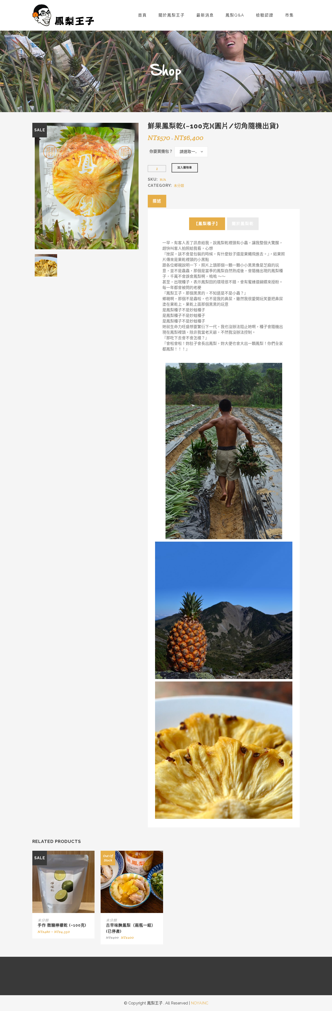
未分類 (179, 185)
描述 (157, 201)
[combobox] (191, 151)
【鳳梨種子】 (207, 223)
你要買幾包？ (161, 151)
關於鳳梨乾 (243, 223)
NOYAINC (199, 1003)
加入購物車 (184, 167)
